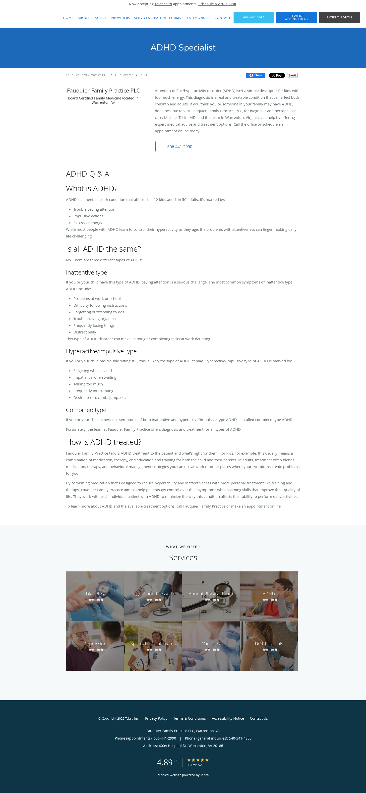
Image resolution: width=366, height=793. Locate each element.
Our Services (124, 75)
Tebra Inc (131, 718)
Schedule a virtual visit (217, 3)
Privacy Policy (156, 718)
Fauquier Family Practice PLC (87, 75)
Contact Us (259, 718)
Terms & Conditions (189, 718)
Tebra (204, 775)
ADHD (144, 75)
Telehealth (163, 3)
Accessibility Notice (228, 718)
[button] (296, 17)
